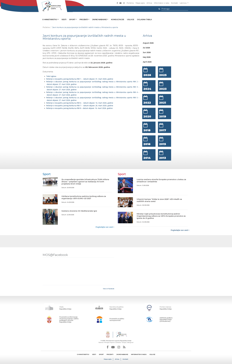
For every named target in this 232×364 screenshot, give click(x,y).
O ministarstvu (50, 19)
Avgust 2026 (148, 43)
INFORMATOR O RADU (139, 354)
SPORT (101, 354)
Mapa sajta (140, 3)
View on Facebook (108, 289)
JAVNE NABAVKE (122, 354)
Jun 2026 (147, 52)
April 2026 (147, 62)
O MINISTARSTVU (83, 354)
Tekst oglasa (51, 76)
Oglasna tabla (144, 19)
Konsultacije (117, 19)
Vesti (64, 19)
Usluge (130, 19)
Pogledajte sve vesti (105, 227)
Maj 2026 (147, 57)
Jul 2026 (146, 48)
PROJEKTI (110, 354)
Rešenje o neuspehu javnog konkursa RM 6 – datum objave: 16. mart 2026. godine (79, 103)
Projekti (84, 19)
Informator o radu (161, 3)
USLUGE (152, 354)
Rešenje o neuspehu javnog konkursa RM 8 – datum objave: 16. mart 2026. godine (79, 108)
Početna (130, 3)
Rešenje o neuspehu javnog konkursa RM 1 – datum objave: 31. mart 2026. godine (79, 79)
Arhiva (149, 3)
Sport (72, 19)
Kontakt (174, 3)
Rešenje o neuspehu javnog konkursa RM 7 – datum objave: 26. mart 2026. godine (79, 105)
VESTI (94, 354)
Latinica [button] (183, 3)
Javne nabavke (99, 19)
